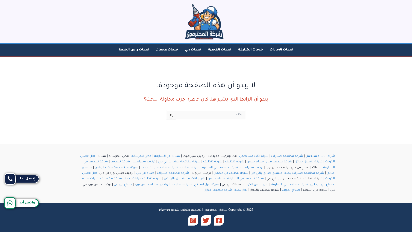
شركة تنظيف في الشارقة (245, 179)
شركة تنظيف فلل (279, 162)
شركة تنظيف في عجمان (231, 173)
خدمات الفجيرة (219, 50)
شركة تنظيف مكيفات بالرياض (116, 167)
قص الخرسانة (141, 156)
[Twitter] (206, 220)
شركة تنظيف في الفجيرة (220, 167)
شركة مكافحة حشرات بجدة (304, 173)
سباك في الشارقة (167, 156)
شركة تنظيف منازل (218, 190)
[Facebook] (219, 220)
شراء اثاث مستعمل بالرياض (184, 179)
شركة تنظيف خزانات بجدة (159, 167)
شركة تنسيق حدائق (309, 162)
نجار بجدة (240, 190)
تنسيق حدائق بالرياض (266, 173)
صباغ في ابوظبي (322, 184)
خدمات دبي (193, 50)
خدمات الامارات (281, 50)
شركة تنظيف (234, 162)
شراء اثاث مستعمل (320, 156)
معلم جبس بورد (146, 184)
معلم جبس (255, 162)
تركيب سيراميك (143, 162)
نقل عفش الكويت (255, 184)
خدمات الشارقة (250, 50)
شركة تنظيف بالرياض (176, 184)
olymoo (164, 210)
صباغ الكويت (291, 190)
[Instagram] (193, 220)
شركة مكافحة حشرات (287, 156)
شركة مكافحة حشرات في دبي (179, 162)
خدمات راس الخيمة (134, 50)
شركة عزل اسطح (206, 184)
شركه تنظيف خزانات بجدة (142, 179)
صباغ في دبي (145, 173)
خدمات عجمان (167, 50)
